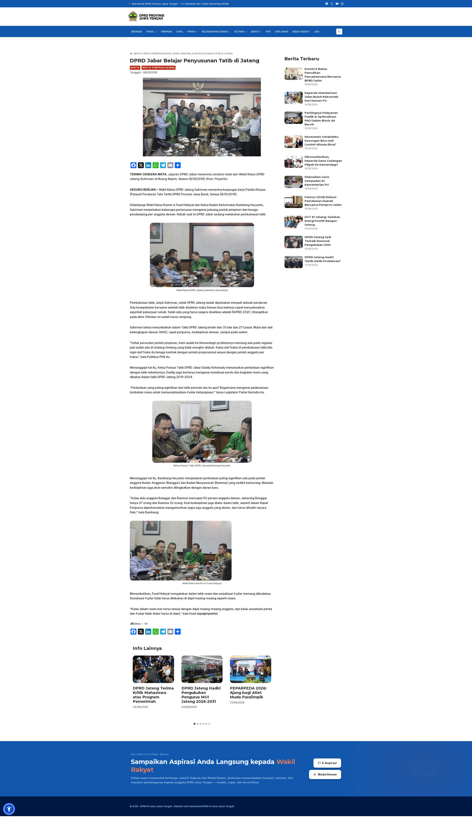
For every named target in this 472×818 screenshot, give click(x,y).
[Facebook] (326, 3)
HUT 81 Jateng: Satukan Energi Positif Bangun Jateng (322, 220)
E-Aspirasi (329, 763)
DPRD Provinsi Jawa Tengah (156, 806)
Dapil (179, 31)
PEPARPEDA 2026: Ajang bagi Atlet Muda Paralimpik (248, 692)
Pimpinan (166, 31)
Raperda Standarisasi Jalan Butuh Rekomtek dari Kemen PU (321, 96)
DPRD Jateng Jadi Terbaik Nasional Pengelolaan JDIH (318, 241)
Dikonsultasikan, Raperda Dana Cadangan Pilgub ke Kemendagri (323, 160)
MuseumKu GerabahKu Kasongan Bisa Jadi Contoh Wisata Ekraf (322, 140)
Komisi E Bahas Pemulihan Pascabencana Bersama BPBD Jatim (323, 74)
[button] (9, 809)
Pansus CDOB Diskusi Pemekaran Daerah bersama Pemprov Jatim (323, 201)
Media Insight (301, 31)
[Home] (131, 53)
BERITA (135, 67)
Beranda (136, 31)
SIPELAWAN (281, 31)
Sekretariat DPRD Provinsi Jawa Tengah (211, 806)
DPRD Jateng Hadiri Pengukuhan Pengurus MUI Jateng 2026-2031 (201, 695)
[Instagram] (342, 3)
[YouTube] (337, 3)
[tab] (194, 724)
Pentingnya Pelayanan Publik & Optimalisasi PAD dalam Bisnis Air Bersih (321, 118)
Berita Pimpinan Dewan (158, 67)
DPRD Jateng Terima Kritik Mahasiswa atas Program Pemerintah (153, 695)
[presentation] (153, 669)
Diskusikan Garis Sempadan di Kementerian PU (317, 180)
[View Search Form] (339, 31)
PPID (268, 31)
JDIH (316, 31)
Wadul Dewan (327, 774)
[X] (331, 3)
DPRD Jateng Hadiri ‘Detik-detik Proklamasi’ (323, 259)
